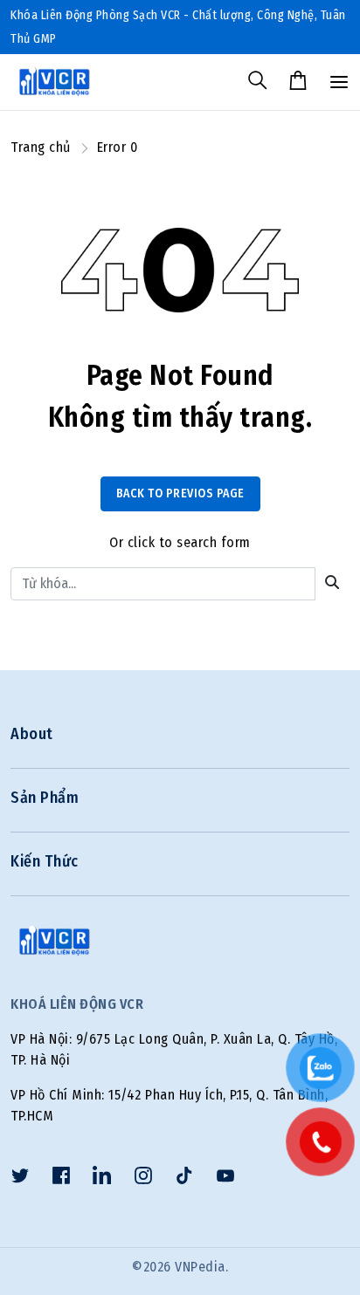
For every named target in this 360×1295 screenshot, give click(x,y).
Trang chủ (40, 147)
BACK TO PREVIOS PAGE (180, 493)
